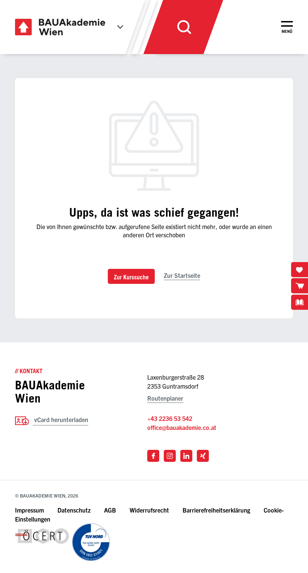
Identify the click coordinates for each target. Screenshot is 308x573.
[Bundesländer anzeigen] (120, 27)
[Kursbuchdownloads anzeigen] (299, 302)
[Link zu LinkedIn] (186, 456)
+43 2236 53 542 (169, 418)
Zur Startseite (182, 275)
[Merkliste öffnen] (299, 269)
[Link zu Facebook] (153, 456)
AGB (110, 510)
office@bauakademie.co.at (181, 427)
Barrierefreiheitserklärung (217, 510)
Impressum (29, 510)
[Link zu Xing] (203, 456)
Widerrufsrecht (149, 510)
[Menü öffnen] (287, 27)
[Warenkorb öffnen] (299, 285)
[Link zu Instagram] (170, 456)
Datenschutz (74, 510)
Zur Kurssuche (131, 277)
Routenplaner (165, 398)
